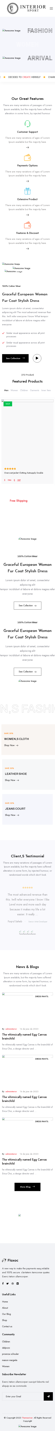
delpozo (6, 1347)
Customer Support (27, 132)
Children (6, 1341)
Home (5, 1301)
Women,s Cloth (16, 738)
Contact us (7, 1326)
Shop (4, 1320)
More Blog (25, 1186)
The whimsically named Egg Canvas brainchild (24, 1037)
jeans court (15, 808)
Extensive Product (27, 199)
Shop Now (9, 745)
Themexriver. (27, 1417)
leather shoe (16, 773)
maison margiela (9, 1360)
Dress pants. (42, 996)
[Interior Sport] (26, 8)
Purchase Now (26, 512)
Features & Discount (27, 233)
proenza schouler (10, 1354)
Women (5, 1366)
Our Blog (6, 1314)
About (5, 1307)
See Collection (13, 358)
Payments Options (27, 165)
